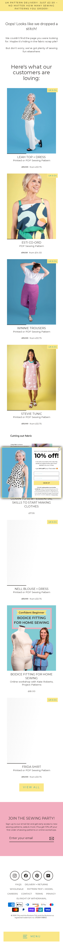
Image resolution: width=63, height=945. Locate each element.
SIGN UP (46, 483)
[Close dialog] (59, 449)
